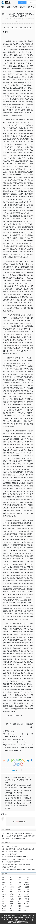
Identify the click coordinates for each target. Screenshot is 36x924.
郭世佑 (12, 894)
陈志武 (27, 882)
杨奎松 (19, 889)
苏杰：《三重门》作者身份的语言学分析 (13, 838)
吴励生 (27, 906)
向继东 (12, 887)
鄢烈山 (19, 880)
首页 (2, 7)
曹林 (11, 880)
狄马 (3, 896)
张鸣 (11, 889)
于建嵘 (19, 882)
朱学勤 (4, 908)
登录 (17, 822)
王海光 (27, 889)
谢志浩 (12, 911)
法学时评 (20, 739)
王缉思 (27, 892)
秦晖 (3, 877)
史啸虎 (19, 896)
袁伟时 (12, 896)
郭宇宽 (12, 884)
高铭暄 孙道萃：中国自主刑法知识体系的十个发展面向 (17, 859)
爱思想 (6, 3)
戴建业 (27, 887)
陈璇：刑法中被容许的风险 (9, 846)
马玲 (19, 894)
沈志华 (4, 887)
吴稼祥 (27, 903)
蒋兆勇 (12, 901)
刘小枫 (12, 899)
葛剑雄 (12, 903)
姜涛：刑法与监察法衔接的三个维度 (12, 851)
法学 (8, 7)
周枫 (3, 901)
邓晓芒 (19, 892)
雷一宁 (27, 899)
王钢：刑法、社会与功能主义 (10, 854)
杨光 (26, 911)
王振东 (27, 894)
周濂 (3, 892)
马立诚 (19, 884)
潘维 (11, 908)
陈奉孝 (4, 894)
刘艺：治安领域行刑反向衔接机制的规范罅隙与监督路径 (18, 849)
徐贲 (3, 884)
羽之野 (4, 911)
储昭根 (19, 903)
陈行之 (12, 877)
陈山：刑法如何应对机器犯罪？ (11, 862)
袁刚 (11, 906)
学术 (9, 739)
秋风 (3, 899)
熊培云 (27, 896)
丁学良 (4, 880)
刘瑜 (3, 903)
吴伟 (19, 901)
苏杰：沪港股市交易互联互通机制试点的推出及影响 (17, 833)
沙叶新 (27, 901)
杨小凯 (19, 906)
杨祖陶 (27, 884)
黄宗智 (12, 882)
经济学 (15, 7)
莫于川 (27, 908)
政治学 (22, 7)
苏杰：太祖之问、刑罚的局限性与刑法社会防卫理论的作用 (18, 836)
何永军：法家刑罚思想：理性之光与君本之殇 (15, 857)
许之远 (4, 906)
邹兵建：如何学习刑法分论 (9, 867)
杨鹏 (11, 892)
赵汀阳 (19, 887)
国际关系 (31, 7)
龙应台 (27, 877)
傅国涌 (27, 880)
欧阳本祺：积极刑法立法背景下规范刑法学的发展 (16, 864)
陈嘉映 (4, 882)
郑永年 (19, 877)
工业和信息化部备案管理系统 (18, 922)
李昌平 (4, 889)
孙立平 (19, 911)
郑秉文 (19, 908)
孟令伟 (19, 899)
